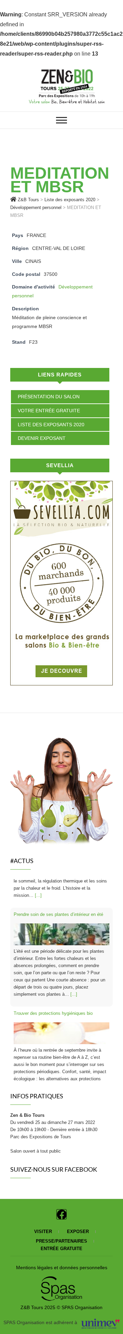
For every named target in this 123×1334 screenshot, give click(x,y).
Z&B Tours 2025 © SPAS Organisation (61, 1307)
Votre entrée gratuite (49, 410)
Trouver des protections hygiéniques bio (53, 981)
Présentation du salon (49, 396)
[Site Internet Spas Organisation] (61, 1280)
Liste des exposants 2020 (51, 424)
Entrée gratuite (61, 1248)
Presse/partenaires (61, 1241)
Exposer (78, 1231)
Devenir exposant (42, 438)
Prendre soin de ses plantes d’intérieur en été (58, 883)
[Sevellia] (61, 485)
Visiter (43, 1231)
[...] (73, 962)
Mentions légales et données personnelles (61, 1267)
